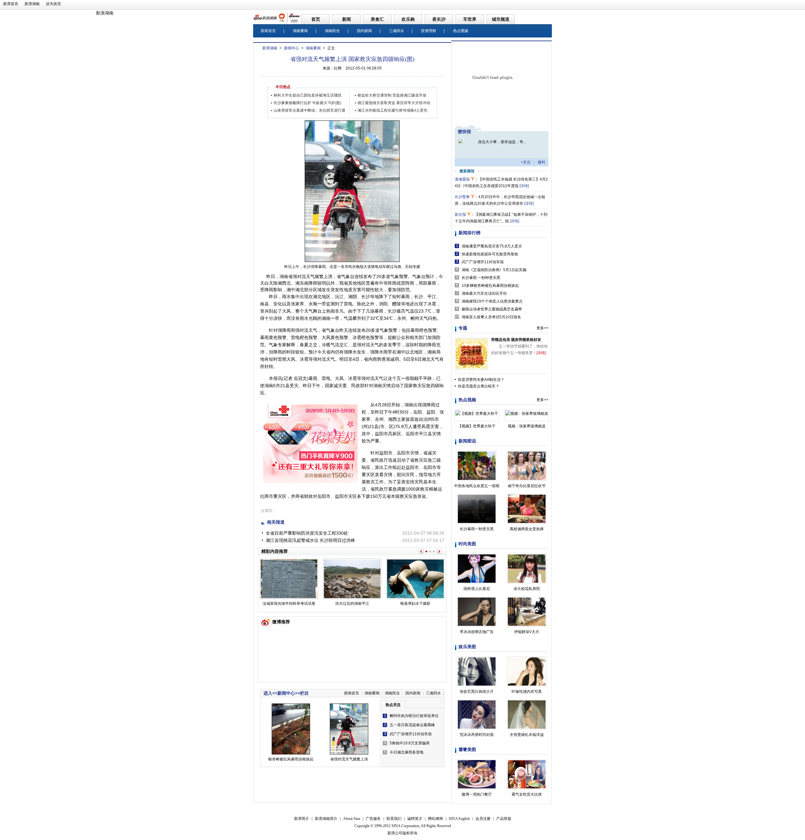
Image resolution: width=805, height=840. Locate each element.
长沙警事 (462, 197)
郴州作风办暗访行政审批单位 (414, 716)
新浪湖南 (32, 4)
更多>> (542, 328)
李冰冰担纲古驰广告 (477, 632)
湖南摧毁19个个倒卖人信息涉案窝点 (492, 301)
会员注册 (483, 818)
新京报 (460, 214)
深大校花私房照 (527, 589)
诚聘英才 (414, 818)
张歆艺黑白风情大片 (477, 691)
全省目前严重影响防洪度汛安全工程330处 (307, 533)
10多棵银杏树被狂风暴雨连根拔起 (490, 285)
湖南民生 (332, 31)
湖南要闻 (300, 31)
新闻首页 (268, 31)
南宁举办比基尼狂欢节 (527, 486)
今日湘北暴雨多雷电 (407, 752)
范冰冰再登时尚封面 (477, 734)
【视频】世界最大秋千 (477, 426)
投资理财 (428, 31)
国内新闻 (364, 31)
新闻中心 (291, 48)
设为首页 (53, 4)
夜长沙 (439, 19)
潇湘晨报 (462, 179)
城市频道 (500, 19)
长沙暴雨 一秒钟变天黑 (481, 277)
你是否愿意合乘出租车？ (478, 386)
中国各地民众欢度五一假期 (476, 486)
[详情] (524, 186)
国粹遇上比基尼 (477, 589)
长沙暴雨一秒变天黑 (477, 529)
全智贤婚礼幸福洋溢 (527, 734)
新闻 (346, 19)
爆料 (541, 162)
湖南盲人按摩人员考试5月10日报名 (491, 317)
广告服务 (373, 818)
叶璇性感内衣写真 (527, 691)
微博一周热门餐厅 (477, 794)
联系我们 (394, 818)
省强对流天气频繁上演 (349, 759)
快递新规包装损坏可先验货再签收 (490, 254)
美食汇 (377, 19)
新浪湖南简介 (326, 818)
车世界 (469, 19)
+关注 (525, 162)
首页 (315, 19)
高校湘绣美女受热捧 (527, 529)
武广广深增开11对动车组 (411, 734)
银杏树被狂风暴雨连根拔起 (291, 759)
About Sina (351, 818)
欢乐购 (408, 19)
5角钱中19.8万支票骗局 (410, 743)
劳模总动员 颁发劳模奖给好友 (516, 339)
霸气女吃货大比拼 (527, 794)
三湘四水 (396, 31)
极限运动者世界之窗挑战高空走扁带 (492, 309)
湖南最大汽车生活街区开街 (484, 293)
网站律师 (435, 818)
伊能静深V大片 (526, 632)
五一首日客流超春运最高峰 (412, 725)
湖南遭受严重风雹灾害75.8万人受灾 (492, 246)
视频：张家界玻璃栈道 (527, 426)
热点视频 (460, 31)
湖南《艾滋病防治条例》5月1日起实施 (494, 270)
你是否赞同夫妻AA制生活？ (481, 379)
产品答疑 (503, 818)
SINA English (459, 818)
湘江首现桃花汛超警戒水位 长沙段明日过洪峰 (310, 540)
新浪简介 (301, 818)
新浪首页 (10, 4)
